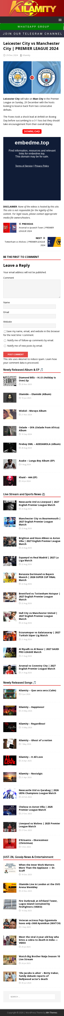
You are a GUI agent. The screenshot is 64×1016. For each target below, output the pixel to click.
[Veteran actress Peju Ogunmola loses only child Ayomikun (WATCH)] (9, 926)
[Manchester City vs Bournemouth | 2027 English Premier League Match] (9, 525)
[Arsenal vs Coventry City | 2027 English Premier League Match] (9, 672)
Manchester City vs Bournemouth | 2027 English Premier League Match (40, 521)
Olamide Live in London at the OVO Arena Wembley (39, 886)
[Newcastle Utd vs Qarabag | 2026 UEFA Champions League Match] (9, 796)
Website (7, 321)
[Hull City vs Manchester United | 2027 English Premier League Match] (9, 619)
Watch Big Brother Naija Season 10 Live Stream (39, 958)
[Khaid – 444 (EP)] (9, 483)
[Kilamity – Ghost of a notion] (9, 746)
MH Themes (51, 1012)
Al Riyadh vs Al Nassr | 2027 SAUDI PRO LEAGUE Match (39, 650)
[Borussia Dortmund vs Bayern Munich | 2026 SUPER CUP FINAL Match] (9, 580)
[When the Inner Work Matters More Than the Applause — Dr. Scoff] (9, 871)
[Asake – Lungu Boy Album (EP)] (9, 467)
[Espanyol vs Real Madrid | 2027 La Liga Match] (9, 563)
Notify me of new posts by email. (25, 345)
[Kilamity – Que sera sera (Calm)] (9, 697)
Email (6, 312)
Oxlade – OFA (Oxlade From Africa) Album (39, 429)
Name (6, 302)
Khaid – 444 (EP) (28, 477)
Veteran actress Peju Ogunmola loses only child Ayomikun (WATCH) (40, 922)
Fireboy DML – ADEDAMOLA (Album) (40, 444)
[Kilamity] (32, 14)
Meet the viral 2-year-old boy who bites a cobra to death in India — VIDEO (39, 939)
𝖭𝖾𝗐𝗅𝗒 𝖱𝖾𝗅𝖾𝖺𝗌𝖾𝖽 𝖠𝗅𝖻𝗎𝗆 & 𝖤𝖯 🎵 (23, 369)
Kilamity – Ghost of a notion (35, 740)
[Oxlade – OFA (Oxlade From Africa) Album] (9, 433)
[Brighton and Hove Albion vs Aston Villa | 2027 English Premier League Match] (9, 544)
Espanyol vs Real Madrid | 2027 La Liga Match (39, 559)
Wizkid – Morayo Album (32, 410)
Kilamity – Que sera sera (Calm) (37, 690)
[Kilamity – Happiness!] (9, 713)
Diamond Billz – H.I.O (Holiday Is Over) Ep (37, 379)
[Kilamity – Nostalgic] (9, 780)
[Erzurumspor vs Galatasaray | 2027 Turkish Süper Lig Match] (9, 639)
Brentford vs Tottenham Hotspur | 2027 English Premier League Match (39, 596)
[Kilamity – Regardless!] (9, 730)
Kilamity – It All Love (31, 756)
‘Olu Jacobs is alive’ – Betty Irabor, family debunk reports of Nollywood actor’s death (39, 975)
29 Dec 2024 (12, 55)
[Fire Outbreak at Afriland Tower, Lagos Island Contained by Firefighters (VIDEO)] (9, 907)
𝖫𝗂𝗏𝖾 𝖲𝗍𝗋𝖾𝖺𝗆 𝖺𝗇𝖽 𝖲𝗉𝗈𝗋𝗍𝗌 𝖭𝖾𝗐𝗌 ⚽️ (24, 494)
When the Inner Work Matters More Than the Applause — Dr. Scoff (37, 867)
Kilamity (26, 55)
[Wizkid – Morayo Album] (9, 417)
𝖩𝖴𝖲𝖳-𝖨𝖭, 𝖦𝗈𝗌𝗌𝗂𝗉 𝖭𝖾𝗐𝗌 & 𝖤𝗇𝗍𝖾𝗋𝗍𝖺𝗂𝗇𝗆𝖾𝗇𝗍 (28, 857)
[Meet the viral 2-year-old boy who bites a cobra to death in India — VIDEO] (9, 943)
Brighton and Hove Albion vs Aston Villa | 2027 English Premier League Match (39, 541)
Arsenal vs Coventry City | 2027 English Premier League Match (37, 667)
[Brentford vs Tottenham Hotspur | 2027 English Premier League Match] (9, 600)
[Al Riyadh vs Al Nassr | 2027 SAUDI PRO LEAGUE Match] (9, 655)
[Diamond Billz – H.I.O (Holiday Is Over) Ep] (9, 383)
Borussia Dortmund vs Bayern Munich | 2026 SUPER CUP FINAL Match (37, 577)
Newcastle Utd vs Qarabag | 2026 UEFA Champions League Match (39, 792)
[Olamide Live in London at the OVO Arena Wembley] (9, 890)
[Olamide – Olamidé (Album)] (9, 400)
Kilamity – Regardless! (32, 723)
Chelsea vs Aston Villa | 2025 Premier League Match (36, 808)
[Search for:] (32, 997)
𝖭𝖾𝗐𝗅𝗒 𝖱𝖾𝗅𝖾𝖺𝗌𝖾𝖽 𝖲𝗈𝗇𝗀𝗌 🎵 (19, 682)
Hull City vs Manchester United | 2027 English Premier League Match (38, 615)
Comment (8, 277)
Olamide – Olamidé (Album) (35, 394)
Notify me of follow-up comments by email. (30, 340)
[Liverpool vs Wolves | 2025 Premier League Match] (9, 830)
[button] (59, 19)
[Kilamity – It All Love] (9, 763)
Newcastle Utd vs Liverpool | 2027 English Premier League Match (39, 503)
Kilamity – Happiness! (31, 707)
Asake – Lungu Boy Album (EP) (37, 460)
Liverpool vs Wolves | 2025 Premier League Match (39, 825)
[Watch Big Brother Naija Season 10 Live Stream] (9, 962)
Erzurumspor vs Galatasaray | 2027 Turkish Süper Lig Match (39, 634)
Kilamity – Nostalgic (31, 773)
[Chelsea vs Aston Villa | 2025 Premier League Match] (9, 813)
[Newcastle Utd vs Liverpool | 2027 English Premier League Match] (9, 508)
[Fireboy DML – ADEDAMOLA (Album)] (9, 450)
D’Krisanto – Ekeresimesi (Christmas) (33, 841)
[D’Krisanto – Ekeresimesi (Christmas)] (9, 846)
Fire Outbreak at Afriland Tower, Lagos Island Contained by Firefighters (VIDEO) (38, 903)
